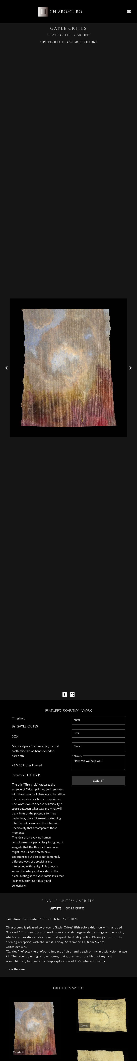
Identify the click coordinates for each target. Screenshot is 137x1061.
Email (76, 733)
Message (78, 755)
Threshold (18, 1052)
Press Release (15, 969)
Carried (84, 1025)
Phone (77, 746)
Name (77, 719)
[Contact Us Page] (129, 11)
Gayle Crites (27, 725)
